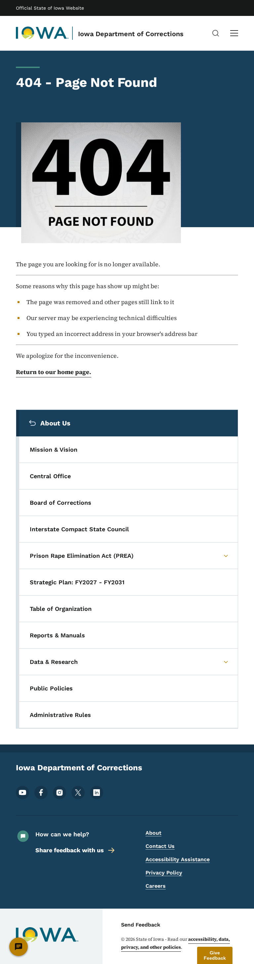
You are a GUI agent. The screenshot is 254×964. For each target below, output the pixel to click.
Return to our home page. (53, 372)
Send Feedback (140, 925)
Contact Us (160, 846)
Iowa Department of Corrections (131, 34)
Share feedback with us (69, 850)
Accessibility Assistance (178, 859)
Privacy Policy (164, 872)
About (153, 833)
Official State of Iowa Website (50, 8)
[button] (215, 955)
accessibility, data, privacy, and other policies (175, 943)
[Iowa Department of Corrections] (42, 33)
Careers (156, 886)
